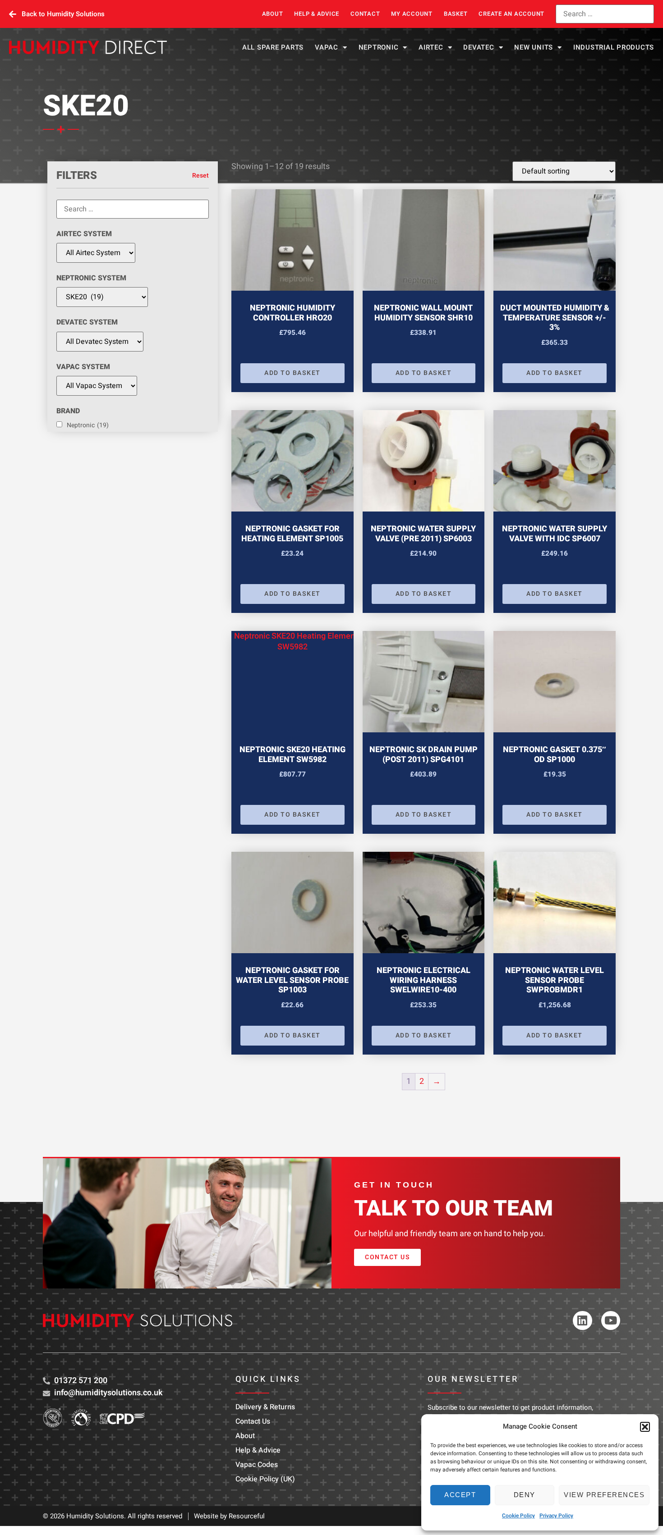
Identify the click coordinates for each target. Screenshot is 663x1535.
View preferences (604, 1494)
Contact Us (252, 1421)
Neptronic (379, 47)
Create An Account (511, 13)
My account (412, 13)
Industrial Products (613, 47)
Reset (200, 175)
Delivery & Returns (265, 1407)
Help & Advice (316, 13)
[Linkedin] (582, 1320)
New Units (533, 47)
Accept (460, 1494)
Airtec (431, 47)
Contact (365, 13)
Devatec (478, 47)
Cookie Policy (518, 1516)
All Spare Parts (273, 47)
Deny (524, 1494)
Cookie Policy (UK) (265, 1479)
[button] (644, 1426)
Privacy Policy (556, 1516)
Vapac (326, 47)
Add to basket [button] (292, 373)
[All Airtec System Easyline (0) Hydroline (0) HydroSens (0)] (95, 253)
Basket (456, 13)
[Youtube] (611, 1320)
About (272, 13)
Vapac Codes (256, 1464)
